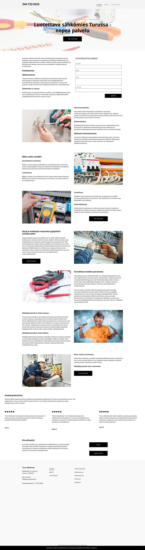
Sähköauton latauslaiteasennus (85, 133)
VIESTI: (77, 77)
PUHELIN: (78, 87)
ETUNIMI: (78, 64)
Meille (24, 176)
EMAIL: (77, 70)
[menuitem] (99, 4)
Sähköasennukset (28, 75)
